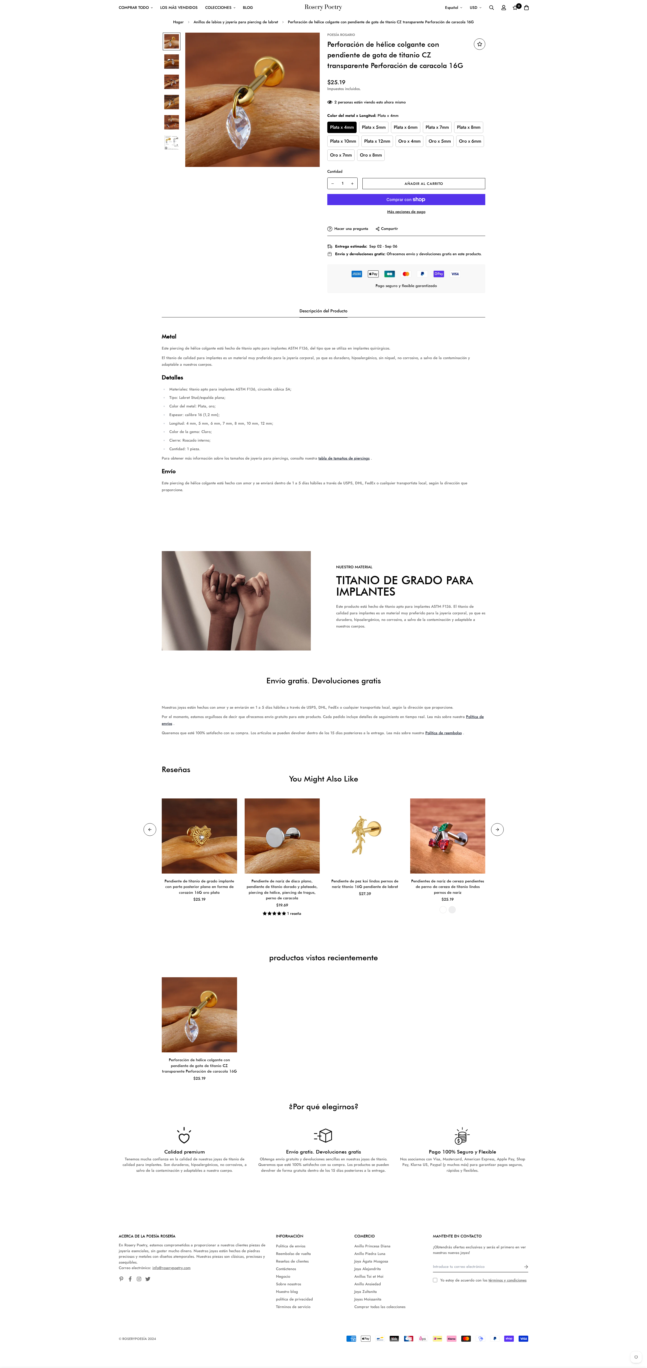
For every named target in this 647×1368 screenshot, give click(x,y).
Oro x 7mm (341, 155)
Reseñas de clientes (292, 1261)
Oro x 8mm (371, 155)
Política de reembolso (443, 733)
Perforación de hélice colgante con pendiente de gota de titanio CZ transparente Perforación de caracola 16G (199, 1066)
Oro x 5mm (440, 141)
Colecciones (218, 7)
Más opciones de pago (406, 211)
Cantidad (334, 171)
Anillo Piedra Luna (369, 1253)
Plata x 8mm (468, 127)
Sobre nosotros (288, 1284)
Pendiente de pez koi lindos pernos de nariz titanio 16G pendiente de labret (364, 884)
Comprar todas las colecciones (379, 1307)
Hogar (178, 22)
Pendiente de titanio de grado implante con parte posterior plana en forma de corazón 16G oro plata (199, 887)
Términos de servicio (293, 1307)
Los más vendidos (179, 7)
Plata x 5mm (374, 127)
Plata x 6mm (406, 127)
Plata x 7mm (437, 127)
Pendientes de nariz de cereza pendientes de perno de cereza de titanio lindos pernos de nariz (447, 887)
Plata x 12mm (377, 141)
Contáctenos (286, 1269)
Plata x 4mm (342, 127)
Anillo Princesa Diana (372, 1246)
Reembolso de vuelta (293, 1253)
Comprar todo (134, 7)
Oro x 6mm (470, 141)
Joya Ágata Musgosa (371, 1261)
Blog (248, 7)
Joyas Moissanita (367, 1299)
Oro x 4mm (409, 141)
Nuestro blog (287, 1291)
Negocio (283, 1276)
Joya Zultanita (365, 1291)
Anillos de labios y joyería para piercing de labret (236, 22)
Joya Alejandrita (367, 1269)
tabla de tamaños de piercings (343, 458)
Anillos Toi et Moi (368, 1276)
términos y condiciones (507, 1280)
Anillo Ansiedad (367, 1284)
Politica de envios (290, 1246)
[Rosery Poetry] (323, 7)
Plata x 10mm (343, 141)
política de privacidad (294, 1299)
